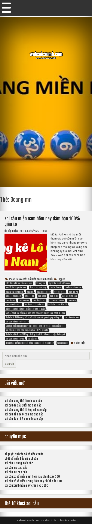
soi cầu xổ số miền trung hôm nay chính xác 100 (33, 481)
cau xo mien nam (56, 300)
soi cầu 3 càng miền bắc (18, 463)
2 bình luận (79, 342)
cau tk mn (54, 296)
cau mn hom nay (43, 291)
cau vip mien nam (69, 296)
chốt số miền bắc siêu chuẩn (37, 279)
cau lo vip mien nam (14, 291)
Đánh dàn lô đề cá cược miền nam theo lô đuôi (25, 309)
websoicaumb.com (46, 54)
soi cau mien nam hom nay (17, 321)
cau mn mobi (59, 291)
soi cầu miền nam (72, 317)
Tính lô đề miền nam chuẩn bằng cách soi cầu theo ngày (29, 343)
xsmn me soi (62, 343)
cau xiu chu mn (39, 300)
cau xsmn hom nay (13, 304)
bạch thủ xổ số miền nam (59, 283)
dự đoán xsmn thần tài (57, 304)
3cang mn (40, 283)
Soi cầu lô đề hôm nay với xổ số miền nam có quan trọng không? (33, 317)
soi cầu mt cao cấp (15, 472)
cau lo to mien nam (73, 287)
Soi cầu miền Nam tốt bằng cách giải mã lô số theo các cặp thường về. (35, 334)
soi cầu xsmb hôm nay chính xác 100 (26, 485)
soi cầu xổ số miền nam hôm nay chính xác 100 (32, 476)
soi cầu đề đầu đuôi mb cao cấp (22, 405)
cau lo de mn (55, 287)
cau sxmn (42, 296)
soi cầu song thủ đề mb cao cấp (23, 401)
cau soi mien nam (13, 296)
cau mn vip (73, 291)
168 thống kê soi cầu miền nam (19, 283)
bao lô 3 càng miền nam (16, 287)
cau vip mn (10, 300)
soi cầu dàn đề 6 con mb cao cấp (23, 414)
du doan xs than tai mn (35, 304)
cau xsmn (72, 300)
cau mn (30, 291)
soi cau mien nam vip (15, 338)
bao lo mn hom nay (38, 287)
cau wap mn (24, 300)
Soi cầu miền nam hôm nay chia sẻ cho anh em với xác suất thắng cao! (35, 326)
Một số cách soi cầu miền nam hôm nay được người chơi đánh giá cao (35, 313)
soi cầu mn (32, 338)
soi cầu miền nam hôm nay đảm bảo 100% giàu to (27, 330)
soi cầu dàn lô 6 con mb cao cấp (23, 419)
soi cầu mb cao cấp (15, 467)
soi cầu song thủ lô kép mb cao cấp (25, 410)
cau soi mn (29, 296)
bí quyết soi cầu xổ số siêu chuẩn (23, 454)
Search (9, 363)
